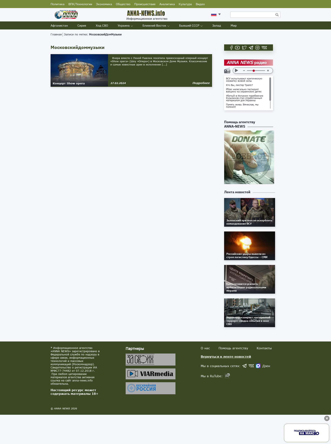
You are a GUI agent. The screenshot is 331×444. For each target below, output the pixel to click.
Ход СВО (102, 25)
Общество (123, 4)
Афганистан (59, 25)
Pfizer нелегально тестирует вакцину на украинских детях (243, 90)
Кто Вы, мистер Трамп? (239, 85)
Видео (200, 4)
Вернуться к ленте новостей (226, 356)
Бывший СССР (189, 25)
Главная (56, 34)
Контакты (264, 348)
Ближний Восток (154, 25)
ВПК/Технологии (80, 4)
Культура (185, 4)
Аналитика (167, 4)
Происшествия (145, 4)
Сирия (81, 25)
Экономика (104, 4)
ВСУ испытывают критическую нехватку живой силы (244, 79)
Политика (58, 4)
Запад (216, 25)
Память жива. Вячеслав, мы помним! (242, 105)
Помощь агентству (233, 348)
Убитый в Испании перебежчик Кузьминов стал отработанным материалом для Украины (244, 98)
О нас (205, 348)
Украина (124, 25)
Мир (234, 25)
